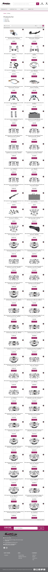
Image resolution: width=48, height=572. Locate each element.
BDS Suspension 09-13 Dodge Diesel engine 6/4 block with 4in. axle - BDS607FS (14, 283)
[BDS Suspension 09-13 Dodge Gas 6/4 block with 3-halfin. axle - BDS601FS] (34, 359)
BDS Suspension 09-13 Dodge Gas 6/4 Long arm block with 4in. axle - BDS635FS (34, 414)
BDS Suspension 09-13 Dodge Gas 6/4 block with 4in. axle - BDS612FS (34, 381)
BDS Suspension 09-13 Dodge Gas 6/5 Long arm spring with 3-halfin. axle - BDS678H (14, 447)
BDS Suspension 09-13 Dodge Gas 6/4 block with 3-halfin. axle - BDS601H (13, 381)
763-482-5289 (8, 538)
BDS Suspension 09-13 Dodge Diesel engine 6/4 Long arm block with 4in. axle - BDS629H (34, 316)
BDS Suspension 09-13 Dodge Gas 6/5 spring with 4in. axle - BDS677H (14, 496)
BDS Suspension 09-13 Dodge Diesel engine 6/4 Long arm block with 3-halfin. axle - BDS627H (34, 299)
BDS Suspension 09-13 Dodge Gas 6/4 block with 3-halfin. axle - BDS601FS (34, 365)
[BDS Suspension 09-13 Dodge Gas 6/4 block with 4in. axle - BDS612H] (14, 392)
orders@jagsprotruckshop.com (11, 542)
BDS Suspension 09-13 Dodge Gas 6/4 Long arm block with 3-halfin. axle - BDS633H (14, 414)
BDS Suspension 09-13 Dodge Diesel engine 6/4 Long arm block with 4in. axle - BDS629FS (14, 316)
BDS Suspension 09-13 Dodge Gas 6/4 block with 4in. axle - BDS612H (14, 398)
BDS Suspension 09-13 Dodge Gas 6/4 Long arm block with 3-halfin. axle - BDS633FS (34, 398)
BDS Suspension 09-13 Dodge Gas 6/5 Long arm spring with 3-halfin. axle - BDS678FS (34, 430)
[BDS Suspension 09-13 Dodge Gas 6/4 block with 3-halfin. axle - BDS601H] (14, 376)
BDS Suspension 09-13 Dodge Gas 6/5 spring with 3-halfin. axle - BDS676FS (34, 463)
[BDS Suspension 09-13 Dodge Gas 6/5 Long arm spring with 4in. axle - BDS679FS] (34, 441)
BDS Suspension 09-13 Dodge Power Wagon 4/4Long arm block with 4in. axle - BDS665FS (14, 512)
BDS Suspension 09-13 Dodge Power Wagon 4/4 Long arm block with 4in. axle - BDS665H (34, 496)
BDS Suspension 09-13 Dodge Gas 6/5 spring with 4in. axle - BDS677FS (34, 479)
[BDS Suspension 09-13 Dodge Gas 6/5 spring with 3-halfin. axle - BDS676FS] (34, 457)
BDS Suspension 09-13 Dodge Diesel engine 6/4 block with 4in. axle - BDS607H (34, 283)
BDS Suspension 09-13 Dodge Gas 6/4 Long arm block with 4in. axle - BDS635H (14, 430)
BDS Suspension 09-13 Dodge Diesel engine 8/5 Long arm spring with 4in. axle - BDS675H (14, 365)
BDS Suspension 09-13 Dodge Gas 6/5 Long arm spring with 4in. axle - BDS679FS (34, 447)
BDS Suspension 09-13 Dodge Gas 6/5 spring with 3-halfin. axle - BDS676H (14, 479)
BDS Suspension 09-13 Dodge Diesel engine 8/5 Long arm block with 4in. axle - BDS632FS (34, 332)
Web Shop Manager (29, 569)
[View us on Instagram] (6, 548)
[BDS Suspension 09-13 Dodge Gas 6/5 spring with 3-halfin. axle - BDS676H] (14, 474)
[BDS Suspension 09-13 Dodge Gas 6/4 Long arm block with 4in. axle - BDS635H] (14, 425)
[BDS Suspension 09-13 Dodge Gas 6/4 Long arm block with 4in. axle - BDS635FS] (34, 408)
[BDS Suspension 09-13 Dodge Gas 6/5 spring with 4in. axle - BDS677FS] (34, 474)
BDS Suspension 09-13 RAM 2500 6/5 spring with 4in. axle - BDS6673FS (34, 512)
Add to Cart (14, 288)
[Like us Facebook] (4, 548)
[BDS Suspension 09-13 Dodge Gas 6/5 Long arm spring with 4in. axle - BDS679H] (14, 457)
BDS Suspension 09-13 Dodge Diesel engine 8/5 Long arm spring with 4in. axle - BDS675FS (34, 348)
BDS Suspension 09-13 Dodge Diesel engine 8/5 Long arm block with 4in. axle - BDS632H (14, 348)
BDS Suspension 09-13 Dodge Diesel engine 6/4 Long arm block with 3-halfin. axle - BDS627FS (14, 299)
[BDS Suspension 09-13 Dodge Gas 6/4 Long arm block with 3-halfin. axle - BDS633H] (14, 408)
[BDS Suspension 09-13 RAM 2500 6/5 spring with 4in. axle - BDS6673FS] (34, 507)
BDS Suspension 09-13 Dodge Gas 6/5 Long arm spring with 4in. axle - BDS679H (14, 463)
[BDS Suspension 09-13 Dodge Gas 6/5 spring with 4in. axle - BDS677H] (14, 490)
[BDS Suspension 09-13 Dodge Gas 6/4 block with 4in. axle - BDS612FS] (34, 376)
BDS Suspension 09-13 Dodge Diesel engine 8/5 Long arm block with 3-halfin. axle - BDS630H (14, 332)
